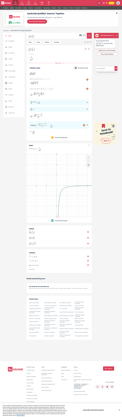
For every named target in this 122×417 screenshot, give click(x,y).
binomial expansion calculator (49, 321)
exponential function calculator (34, 328)
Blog (62, 373)
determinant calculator (35, 308)
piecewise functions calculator (49, 325)
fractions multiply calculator (64, 332)
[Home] (15, 371)
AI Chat (29, 373)
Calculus (10, 59)
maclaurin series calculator (79, 302)
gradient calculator (34, 315)
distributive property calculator (49, 312)
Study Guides (30, 382)
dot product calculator (50, 302)
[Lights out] (106, 3)
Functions (10, 65)
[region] (61, 410)
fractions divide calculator (67, 328)
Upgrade (111, 3)
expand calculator (34, 332)
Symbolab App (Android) (48, 370)
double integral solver (50, 318)
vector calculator (64, 318)
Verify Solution (31, 401)
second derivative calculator (49, 308)
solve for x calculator (34, 318)
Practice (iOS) (45, 387)
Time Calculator (79, 312)
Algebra (10, 47)
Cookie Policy (77, 376)
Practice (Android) (46, 378)
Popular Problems (31, 376)
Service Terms (77, 373)
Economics (11, 107)
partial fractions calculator (67, 315)
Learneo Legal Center (79, 391)
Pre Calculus (11, 53)
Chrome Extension (46, 390)
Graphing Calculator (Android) (46, 374)
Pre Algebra (11, 41)
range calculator (79, 305)
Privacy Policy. (20, 415)
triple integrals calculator (51, 315)
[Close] (119, 410)
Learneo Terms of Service (80, 394)
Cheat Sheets (30, 389)
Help (62, 376)
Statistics (10, 83)
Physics (10, 89)
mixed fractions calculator (67, 312)
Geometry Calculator (32, 398)
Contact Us (64, 379)
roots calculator (79, 325)
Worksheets (30, 379)
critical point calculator (50, 305)
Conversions (11, 113)
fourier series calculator (81, 332)
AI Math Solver (30, 370)
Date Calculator (79, 318)
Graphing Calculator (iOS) (48, 384)
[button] (80, 37)
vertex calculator (33, 321)
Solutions (6, 30)
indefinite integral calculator (79, 315)
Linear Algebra (12, 71)
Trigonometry (11, 77)
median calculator (34, 302)
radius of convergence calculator (66, 325)
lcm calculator (63, 308)
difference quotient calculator (80, 321)
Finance (10, 101)
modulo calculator (49, 336)
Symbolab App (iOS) (46, 381)
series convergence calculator (65, 335)
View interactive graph (61, 220)
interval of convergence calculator (50, 328)
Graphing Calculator (32, 395)
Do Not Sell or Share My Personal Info (83, 380)
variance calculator (49, 332)
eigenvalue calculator (35, 325)
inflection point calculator (81, 328)
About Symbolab (65, 370)
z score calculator (34, 305)
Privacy (76, 370)
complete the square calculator (34, 312)
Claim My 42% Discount (37, 21)
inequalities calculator (66, 305)
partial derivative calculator (79, 308)
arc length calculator (65, 302)
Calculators (30, 392)
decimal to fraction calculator (65, 321)
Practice (29, 386)
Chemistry (10, 95)
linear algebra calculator (81, 336)
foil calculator (32, 336)
